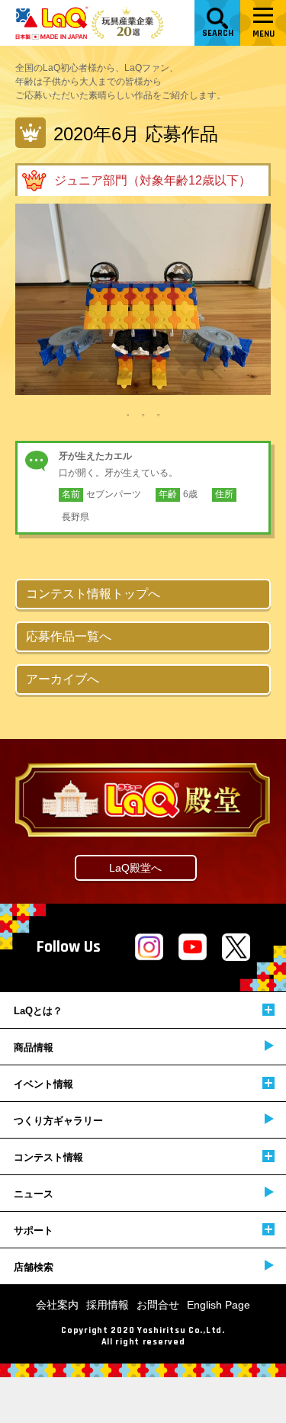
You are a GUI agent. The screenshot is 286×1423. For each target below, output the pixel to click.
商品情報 (33, 1047)
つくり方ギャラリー (58, 1120)
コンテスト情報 (48, 1157)
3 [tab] (158, 414)
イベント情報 (43, 1084)
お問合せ (158, 1305)
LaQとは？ (38, 1011)
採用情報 (107, 1305)
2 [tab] (143, 414)
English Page (218, 1305)
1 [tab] (128, 414)
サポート (33, 1230)
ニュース (33, 1194)
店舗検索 (33, 1267)
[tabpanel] (143, 299)
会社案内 (57, 1305)
